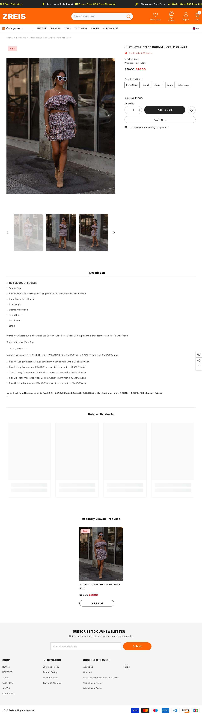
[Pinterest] (127, 667)
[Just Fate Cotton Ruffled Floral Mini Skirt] (101, 554)
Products (21, 37)
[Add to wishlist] (192, 110)
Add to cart (164, 110)
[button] (7, 232)
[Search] (102, 16)
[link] (171, 16)
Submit (137, 646)
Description (97, 273)
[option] (60, 126)
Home (9, 37)
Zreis (136, 59)
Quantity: (129, 103)
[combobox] (98, 16)
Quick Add (97, 603)
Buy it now (160, 120)
